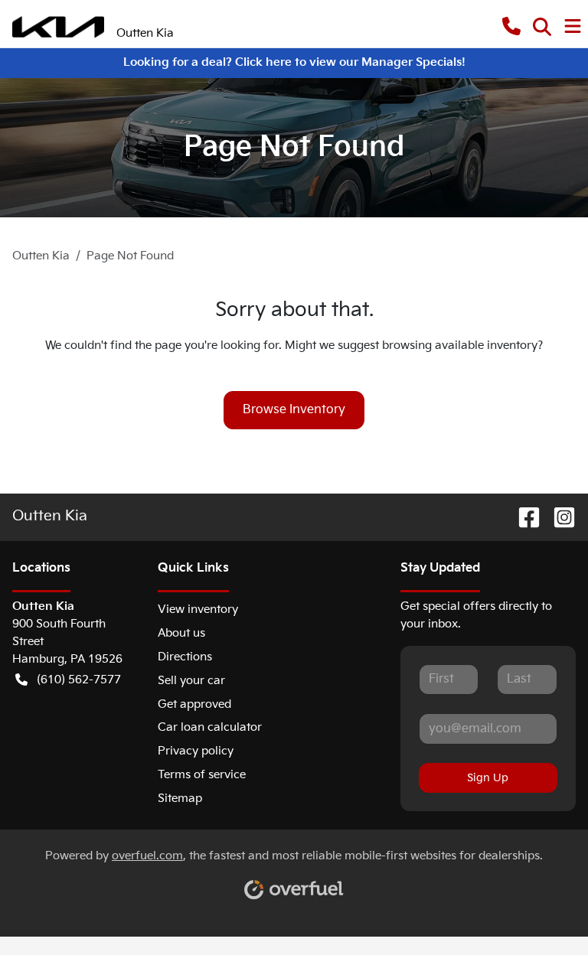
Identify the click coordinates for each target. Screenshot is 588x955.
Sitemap (180, 798)
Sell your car (191, 680)
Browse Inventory (294, 410)
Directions (185, 657)
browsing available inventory (459, 345)
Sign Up (487, 777)
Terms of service (202, 775)
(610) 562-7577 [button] (79, 680)
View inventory (198, 609)
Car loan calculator (210, 727)
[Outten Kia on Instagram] (558, 517)
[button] (511, 27)
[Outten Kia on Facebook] (523, 517)
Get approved (194, 704)
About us (181, 633)
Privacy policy (196, 751)
